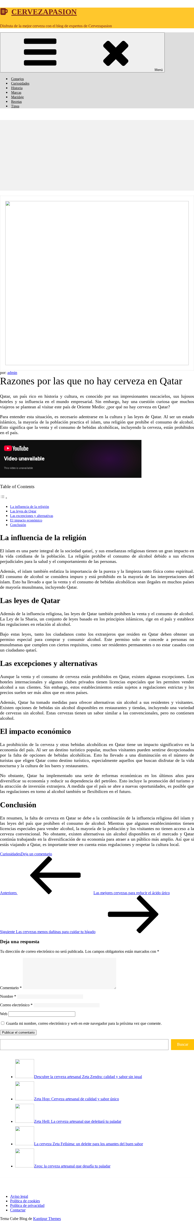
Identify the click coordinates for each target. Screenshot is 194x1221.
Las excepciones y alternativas (31, 516)
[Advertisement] (97, 155)
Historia (16, 88)
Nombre (8, 996)
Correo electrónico (16, 1005)
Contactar (18, 1210)
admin (12, 372)
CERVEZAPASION (44, 12)
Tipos (15, 106)
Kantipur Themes (47, 1218)
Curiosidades (20, 83)
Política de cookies (25, 1201)
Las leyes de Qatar (23, 511)
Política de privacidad (27, 1205)
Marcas (16, 92)
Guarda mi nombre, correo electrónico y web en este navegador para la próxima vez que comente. (84, 1023)
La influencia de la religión (29, 507)
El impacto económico (26, 520)
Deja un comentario (36, 854)
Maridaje (17, 97)
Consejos (17, 79)
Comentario (11, 988)
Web (3, 1014)
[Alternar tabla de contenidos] (4, 498)
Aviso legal (19, 1196)
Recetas (16, 102)
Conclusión (18, 525)
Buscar (182, 1044)
